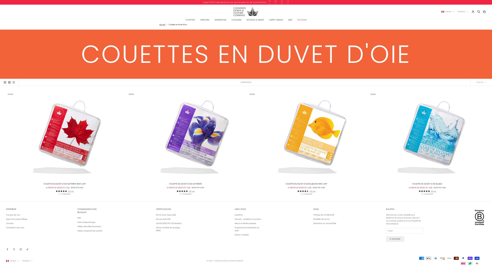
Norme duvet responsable (166, 215)
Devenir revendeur (242, 234)
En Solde (302, 20)
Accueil (162, 24)
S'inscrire (395, 239)
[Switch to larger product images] (5, 82)
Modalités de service (321, 219)
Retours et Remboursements (245, 223)
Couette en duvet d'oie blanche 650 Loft (306, 184)
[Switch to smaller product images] (9, 82)
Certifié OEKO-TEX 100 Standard (168, 223)
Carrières (9, 223)
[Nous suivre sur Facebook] (7, 249)
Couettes (190, 20)
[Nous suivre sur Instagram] (20, 249)
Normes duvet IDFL (163, 219)
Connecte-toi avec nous (15, 227)
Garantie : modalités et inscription (248, 219)
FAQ (79, 218)
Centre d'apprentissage (86, 222)
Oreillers (204, 20)
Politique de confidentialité (323, 215)
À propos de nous (13, 215)
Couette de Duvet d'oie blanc (427, 184)
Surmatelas (220, 20)
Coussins (237, 20)
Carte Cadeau (276, 20)
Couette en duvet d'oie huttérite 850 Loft (64, 184)
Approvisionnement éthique (16, 219)
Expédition (239, 215)
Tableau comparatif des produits (89, 230)
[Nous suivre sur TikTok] (27, 249)
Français (461, 12)
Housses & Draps (255, 20)
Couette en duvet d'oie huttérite (185, 184)
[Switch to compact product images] (14, 82)
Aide (290, 20)
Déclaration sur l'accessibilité (324, 223)
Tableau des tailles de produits (89, 226)
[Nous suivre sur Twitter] (14, 249)
